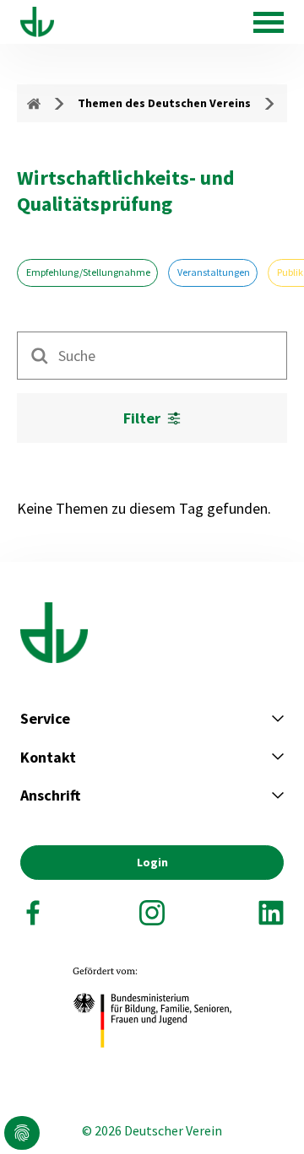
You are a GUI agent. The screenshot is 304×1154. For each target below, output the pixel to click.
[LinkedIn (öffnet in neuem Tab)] (271, 912)
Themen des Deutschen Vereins (164, 103)
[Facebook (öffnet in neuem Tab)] (33, 912)
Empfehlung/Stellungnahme (87, 272)
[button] (22, 1133)
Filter (141, 418)
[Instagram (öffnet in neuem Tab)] (152, 912)
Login (152, 862)
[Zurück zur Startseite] (37, 22)
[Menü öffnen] (268, 22)
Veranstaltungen (213, 272)
